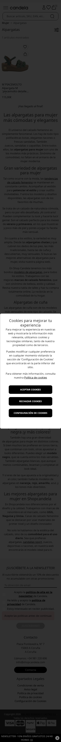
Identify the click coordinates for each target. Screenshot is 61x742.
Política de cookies (35, 377)
